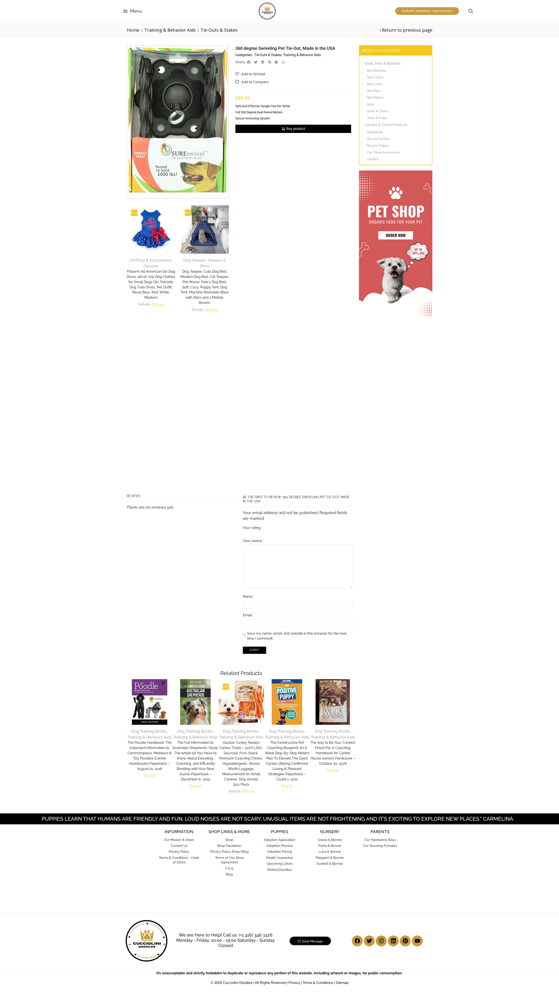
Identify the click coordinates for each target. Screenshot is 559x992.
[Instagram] (381, 804)
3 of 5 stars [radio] (265, 379)
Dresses (150, 262)
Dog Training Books (149, 595)
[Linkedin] (393, 804)
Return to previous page (407, 30)
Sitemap (342, 847)
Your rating (252, 373)
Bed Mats (374, 91)
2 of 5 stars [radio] (253, 379)
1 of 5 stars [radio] (244, 379)
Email (248, 462)
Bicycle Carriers (378, 139)
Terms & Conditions (318, 847)
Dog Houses (195, 256)
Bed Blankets (376, 70)
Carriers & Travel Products (386, 125)
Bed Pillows (375, 97)
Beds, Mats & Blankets (383, 63)
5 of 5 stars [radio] (298, 379)
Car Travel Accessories (383, 152)
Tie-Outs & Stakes (219, 30)
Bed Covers (375, 77)
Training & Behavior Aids (170, 30)
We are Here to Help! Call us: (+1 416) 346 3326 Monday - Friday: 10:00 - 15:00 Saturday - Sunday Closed (225, 804)
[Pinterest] (405, 804)
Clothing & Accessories (150, 256)
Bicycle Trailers (378, 145)
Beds (370, 104)
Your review (253, 388)
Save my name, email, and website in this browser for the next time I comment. (296, 483)
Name (249, 443)
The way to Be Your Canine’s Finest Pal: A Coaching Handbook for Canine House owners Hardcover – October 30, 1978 (332, 617)
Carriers (372, 159)
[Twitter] (369, 804)
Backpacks (375, 132)
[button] (132, 11)
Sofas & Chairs (377, 111)
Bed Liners (374, 84)
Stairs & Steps (377, 118)
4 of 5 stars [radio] (280, 379)
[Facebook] (357, 804)
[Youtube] (417, 804)
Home (133, 30)
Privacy (294, 847)
